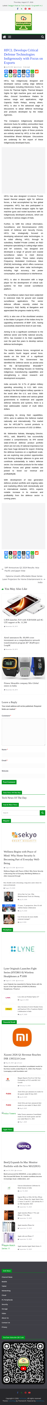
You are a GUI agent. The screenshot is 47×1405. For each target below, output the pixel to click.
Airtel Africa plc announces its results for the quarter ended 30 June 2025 (30, 1093)
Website (5, 771)
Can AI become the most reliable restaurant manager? (28, 918)
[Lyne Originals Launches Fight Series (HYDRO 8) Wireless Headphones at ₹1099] (23, 949)
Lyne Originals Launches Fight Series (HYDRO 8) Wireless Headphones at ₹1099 (20, 972)
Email (4, 760)
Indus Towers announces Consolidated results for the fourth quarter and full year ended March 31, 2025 (29, 1117)
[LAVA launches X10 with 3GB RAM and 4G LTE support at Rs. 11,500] (23, 595)
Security (5, 1304)
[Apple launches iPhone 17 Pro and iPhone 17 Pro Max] (9, 1215)
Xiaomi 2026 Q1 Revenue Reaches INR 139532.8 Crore (22, 1056)
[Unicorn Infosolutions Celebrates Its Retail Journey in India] (9, 1188)
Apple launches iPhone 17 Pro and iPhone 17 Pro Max (28, 1214)
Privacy (4, 1327)
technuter (19, 67)
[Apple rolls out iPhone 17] (9, 1238)
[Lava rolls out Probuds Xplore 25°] (9, 998)
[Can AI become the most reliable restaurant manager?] (9, 919)
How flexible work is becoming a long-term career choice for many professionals (22, 884)
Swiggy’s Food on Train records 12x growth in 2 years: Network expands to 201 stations (25, 7)
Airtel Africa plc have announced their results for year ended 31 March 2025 (29, 1104)
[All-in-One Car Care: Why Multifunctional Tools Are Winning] (9, 897)
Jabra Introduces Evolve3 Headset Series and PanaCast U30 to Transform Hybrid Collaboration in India (30, 1009)
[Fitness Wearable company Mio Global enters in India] (23, 658)
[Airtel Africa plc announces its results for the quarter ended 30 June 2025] (9, 1094)
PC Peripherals (7, 1300)
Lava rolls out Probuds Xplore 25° (28, 997)
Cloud (4, 1295)
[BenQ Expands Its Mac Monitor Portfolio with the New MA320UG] (23, 1145)
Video (4, 1313)
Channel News (7, 1277)
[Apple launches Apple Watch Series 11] (9, 1248)
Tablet (4, 1286)
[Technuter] (4, 36)
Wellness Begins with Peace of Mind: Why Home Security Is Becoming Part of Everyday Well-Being (22, 857)
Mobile (4, 1282)
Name (5, 750)
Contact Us (6, 1323)
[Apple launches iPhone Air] (9, 1227)
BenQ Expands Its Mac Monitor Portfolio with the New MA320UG (22, 1164)
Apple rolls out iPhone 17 (26, 1236)
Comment (6, 716)
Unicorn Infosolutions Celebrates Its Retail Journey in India (29, 1187)
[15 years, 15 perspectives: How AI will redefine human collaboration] (9, 908)
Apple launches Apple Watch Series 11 (29, 1246)
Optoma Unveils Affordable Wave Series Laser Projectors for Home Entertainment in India (22, 579)
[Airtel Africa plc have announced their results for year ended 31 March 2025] (9, 1106)
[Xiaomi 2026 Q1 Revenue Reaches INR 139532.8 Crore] (23, 1038)
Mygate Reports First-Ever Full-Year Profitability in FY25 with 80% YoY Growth (29, 1080)
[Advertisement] (23, 170)
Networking (6, 1291)
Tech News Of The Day (14, 797)
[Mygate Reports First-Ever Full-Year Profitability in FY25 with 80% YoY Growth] (9, 1082)
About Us (5, 1318)
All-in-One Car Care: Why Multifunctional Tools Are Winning (28, 895)
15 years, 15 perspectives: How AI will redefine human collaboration (30, 907)
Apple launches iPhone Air (26, 1225)
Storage (5, 1309)
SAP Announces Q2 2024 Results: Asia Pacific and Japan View (22, 569)
